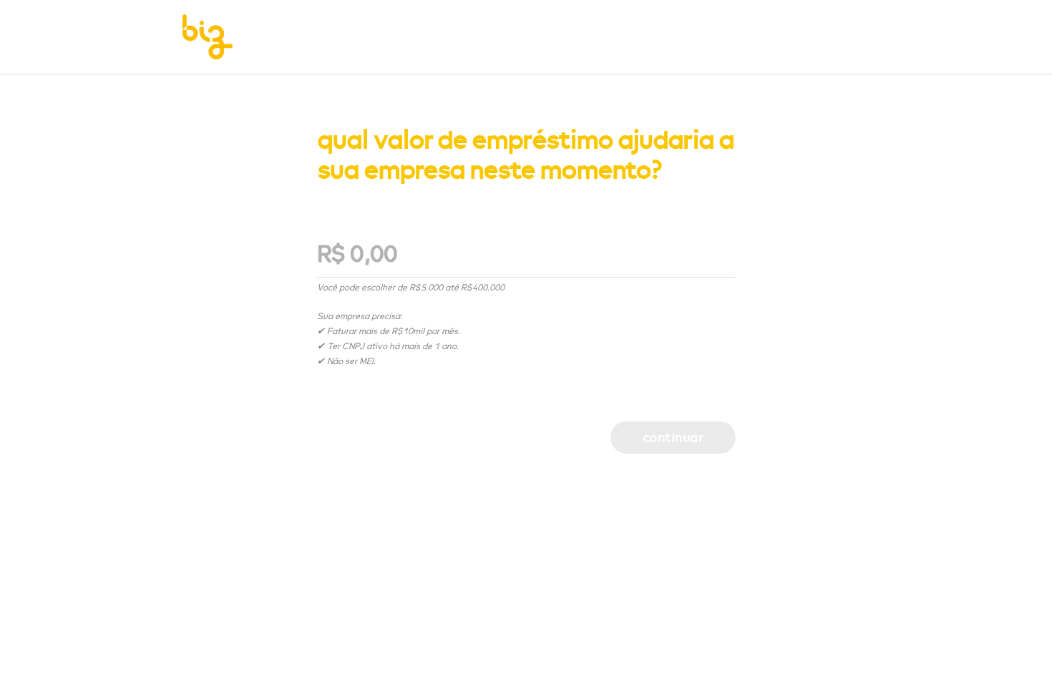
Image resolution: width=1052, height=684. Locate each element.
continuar (673, 437)
